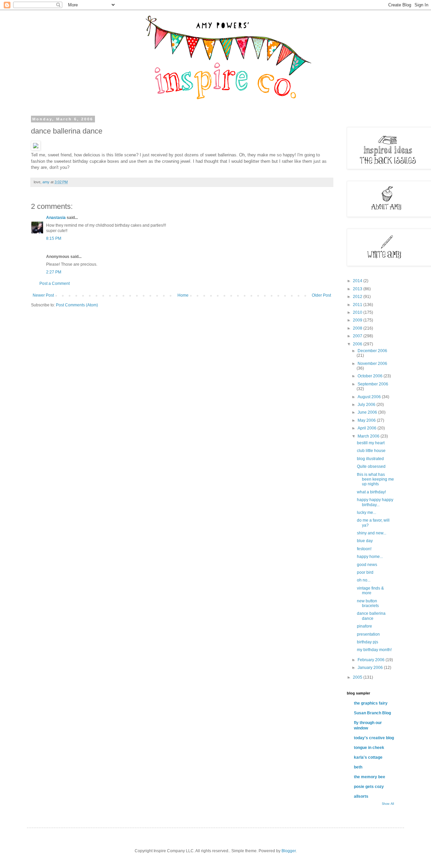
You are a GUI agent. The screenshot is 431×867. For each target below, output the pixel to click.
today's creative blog (374, 738)
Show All (388, 803)
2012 (358, 296)
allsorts (361, 796)
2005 (358, 677)
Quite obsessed (371, 466)
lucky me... (366, 512)
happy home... (370, 556)
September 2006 (373, 384)
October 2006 (371, 376)
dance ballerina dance (371, 615)
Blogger (288, 851)
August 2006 (370, 396)
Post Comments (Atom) (77, 305)
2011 (358, 304)
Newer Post (43, 295)
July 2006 (367, 404)
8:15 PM (53, 238)
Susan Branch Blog (372, 713)
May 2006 (367, 420)
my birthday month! (374, 649)
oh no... (363, 580)
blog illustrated (370, 458)
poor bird (365, 572)
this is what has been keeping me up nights (375, 479)
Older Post (321, 295)
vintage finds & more (370, 590)
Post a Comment (54, 283)
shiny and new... (371, 533)
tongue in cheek (369, 747)
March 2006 (369, 436)
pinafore (364, 626)
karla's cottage (368, 757)
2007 (358, 336)
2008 (358, 328)
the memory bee (369, 777)
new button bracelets (368, 603)
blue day (365, 540)
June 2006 (368, 412)
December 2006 (372, 350)
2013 (358, 289)
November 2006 (372, 363)
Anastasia (56, 217)
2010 (358, 312)
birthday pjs (367, 642)
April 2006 (367, 428)
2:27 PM (53, 272)
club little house (371, 450)
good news (367, 564)
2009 (358, 320)
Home (183, 295)
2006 (358, 344)
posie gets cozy (369, 786)
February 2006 (372, 659)
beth (358, 767)
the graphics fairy (371, 703)
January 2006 (371, 667)
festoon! (364, 548)
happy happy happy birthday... (375, 502)
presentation (368, 634)
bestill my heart (371, 443)
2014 (358, 280)
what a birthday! (371, 492)
